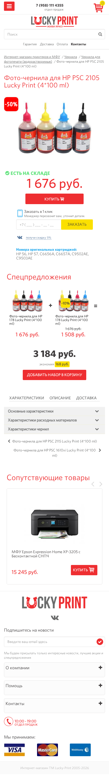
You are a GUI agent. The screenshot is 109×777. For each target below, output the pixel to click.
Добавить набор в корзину (54, 374)
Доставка (47, 44)
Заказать (77, 224)
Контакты (78, 44)
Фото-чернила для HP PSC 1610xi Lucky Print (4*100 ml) (54, 453)
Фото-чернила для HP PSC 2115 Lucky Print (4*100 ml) (54, 441)
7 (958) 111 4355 (49, 5)
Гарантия (30, 44)
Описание (60, 398)
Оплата (62, 44)
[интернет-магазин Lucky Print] (54, 21)
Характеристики (26, 398)
